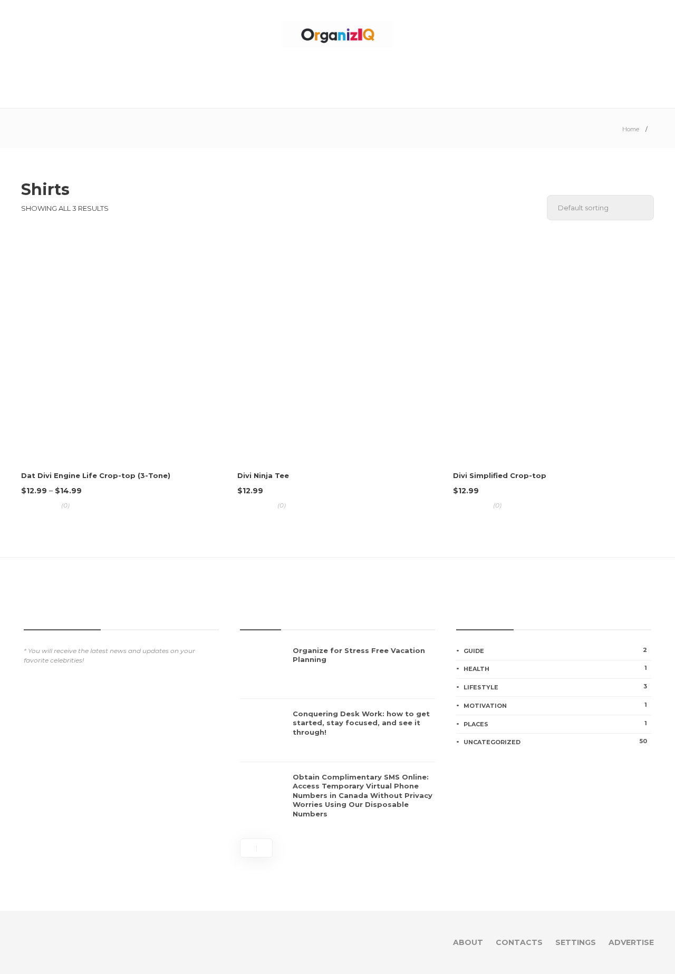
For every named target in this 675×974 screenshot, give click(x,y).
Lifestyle (555, 687)
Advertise (631, 942)
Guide (555, 650)
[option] (337, 735)
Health (555, 668)
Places (555, 723)
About (468, 942)
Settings (575, 942)
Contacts (519, 942)
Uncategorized (555, 741)
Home (630, 129)
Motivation (555, 705)
